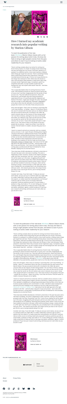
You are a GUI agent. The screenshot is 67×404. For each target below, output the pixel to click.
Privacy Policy (17, 378)
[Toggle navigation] (61, 2)
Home (4, 6)
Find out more (28, 204)
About (4, 378)
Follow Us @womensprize (10, 357)
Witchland (18, 55)
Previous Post (18, 210)
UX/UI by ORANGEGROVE (12, 397)
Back (5, 10)
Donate (5, 381)
